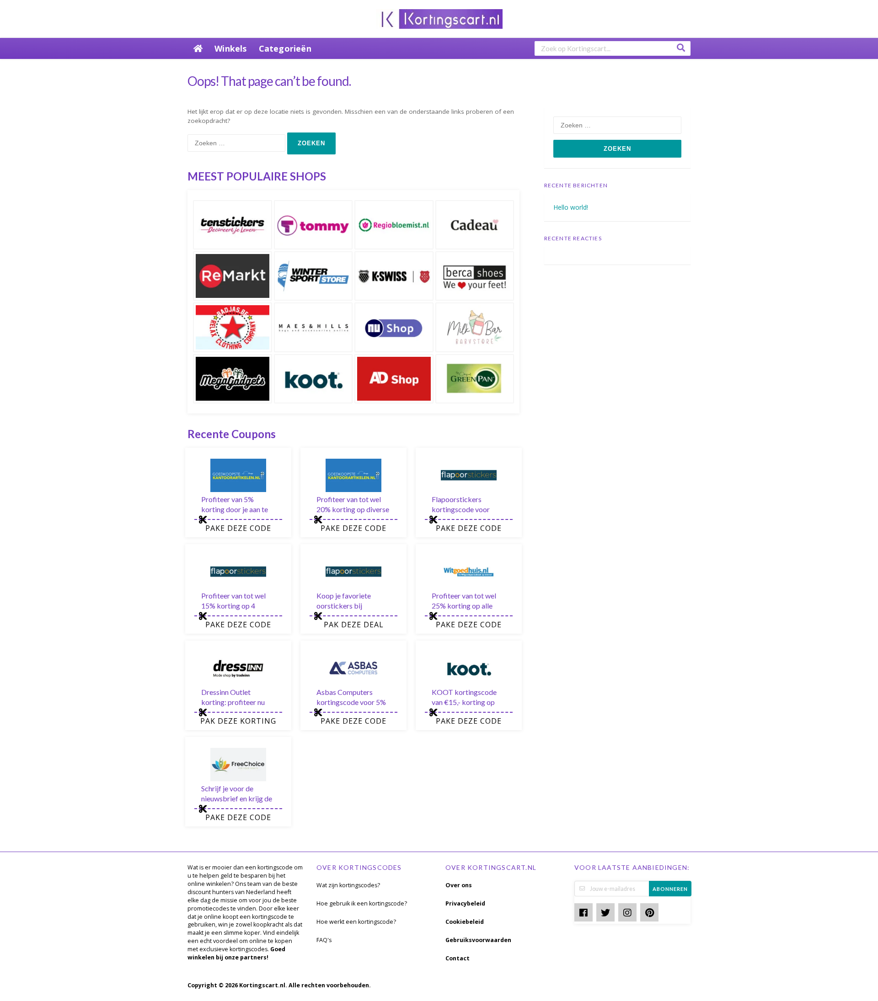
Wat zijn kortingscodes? (348, 885)
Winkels (230, 48)
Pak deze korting (238, 721)
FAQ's (324, 940)
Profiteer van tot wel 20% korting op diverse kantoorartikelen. (352, 509)
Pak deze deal (354, 625)
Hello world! (570, 207)
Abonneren (670, 889)
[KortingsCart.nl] (439, 18)
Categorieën (285, 48)
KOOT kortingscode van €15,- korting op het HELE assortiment (466, 702)
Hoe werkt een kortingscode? (356, 922)
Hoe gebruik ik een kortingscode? (361, 903)
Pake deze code (238, 528)
